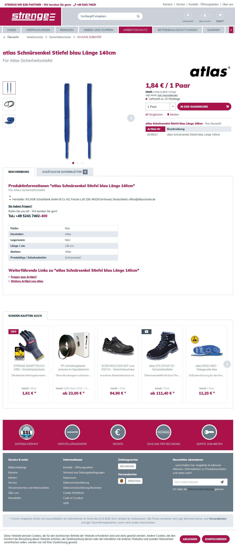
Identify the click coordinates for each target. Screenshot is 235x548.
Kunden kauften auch (25, 315)
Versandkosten (218, 518)
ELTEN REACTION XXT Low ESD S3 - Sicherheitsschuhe (118, 367)
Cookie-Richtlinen (73, 493)
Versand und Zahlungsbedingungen (84, 472)
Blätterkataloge (17, 467)
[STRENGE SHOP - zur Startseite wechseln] (34, 16)
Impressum (69, 477)
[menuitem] (167, 4)
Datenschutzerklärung (76, 482)
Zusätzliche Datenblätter (64, 172)
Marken (12, 477)
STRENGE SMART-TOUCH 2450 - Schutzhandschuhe (29, 367)
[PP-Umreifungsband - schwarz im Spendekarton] (73, 345)
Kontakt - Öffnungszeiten (204, 4)
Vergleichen (155, 114)
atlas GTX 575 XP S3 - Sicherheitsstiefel (162, 367)
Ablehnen (190, 539)
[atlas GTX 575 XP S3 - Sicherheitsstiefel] (162, 345)
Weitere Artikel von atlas (27, 281)
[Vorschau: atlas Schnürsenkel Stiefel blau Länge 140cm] (9, 87)
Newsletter (14, 498)
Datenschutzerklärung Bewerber (82, 487)
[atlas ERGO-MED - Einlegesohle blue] (207, 345)
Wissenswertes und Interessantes (28, 487)
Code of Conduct (73, 498)
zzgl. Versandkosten (168, 95)
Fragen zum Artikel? (24, 277)
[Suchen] (139, 16)
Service (180, 4)
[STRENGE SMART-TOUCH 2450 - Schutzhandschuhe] (29, 345)
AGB (66, 503)
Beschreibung (18, 172)
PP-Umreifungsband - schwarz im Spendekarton (73, 367)
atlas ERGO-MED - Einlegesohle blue (207, 367)
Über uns (228, 4)
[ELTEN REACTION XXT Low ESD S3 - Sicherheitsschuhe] (118, 345)
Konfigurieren (216, 539)
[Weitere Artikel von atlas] (210, 71)
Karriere (167, 4)
